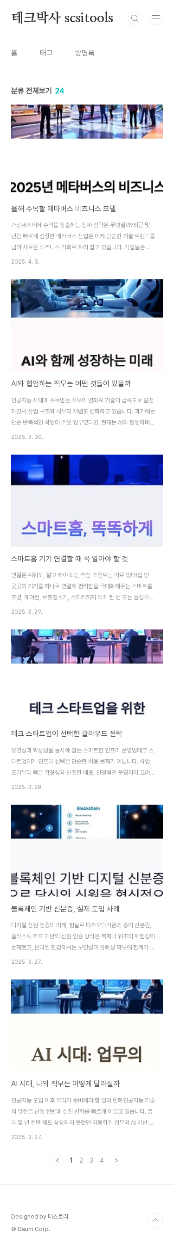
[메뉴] (156, 18)
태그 (46, 53)
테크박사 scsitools (62, 18)
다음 (116, 1160)
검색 (135, 18)
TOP (155, 1220)
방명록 (85, 53)
